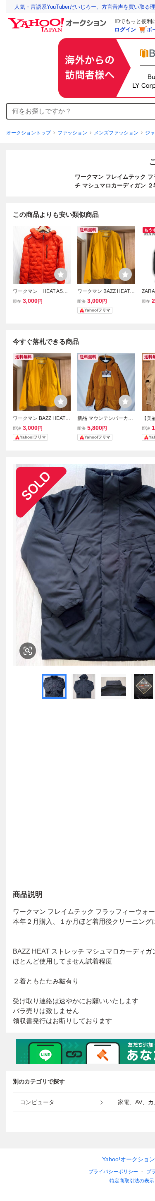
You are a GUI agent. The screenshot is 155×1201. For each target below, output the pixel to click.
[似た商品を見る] (27, 650)
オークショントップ (28, 133)
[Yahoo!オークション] (58, 20)
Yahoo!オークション (128, 1159)
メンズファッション (116, 133)
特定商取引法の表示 (132, 1181)
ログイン (125, 29)
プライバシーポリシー (113, 1172)
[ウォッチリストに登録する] (60, 274)
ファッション (72, 133)
